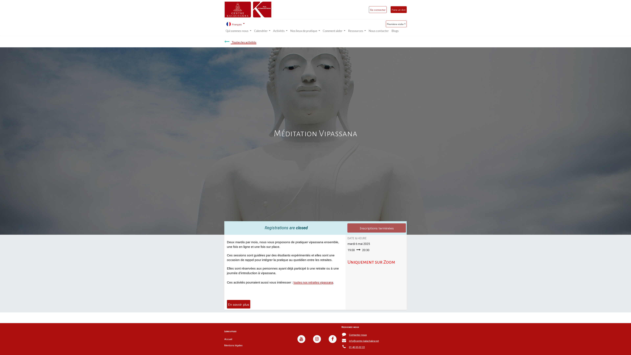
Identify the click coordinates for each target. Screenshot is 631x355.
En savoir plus (238, 304)
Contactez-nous (358, 334)
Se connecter (378, 10)
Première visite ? (396, 24)
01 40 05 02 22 (357, 347)
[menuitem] (378, 30)
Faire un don (399, 10)
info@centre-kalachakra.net (364, 341)
